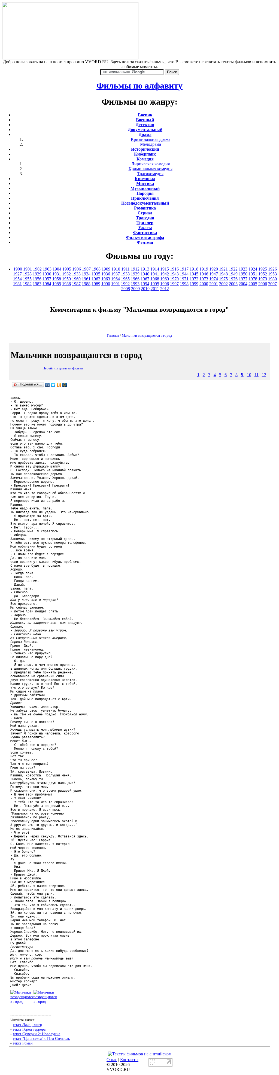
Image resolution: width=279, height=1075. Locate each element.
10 (249, 374)
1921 (223, 269)
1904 (57, 269)
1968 (154, 279)
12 (264, 374)
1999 (194, 283)
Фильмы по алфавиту (139, 85)
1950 (243, 274)
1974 (213, 279)
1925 (262, 269)
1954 (17, 279)
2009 (135, 288)
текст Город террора (29, 1029)
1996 (164, 283)
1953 (272, 274)
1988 (86, 283)
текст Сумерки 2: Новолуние (36, 1034)
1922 (233, 269)
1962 (96, 279)
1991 (115, 283)
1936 (105, 274)
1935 (96, 274)
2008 (125, 288)
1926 (272, 269)
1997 (174, 283)
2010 (145, 288)
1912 (135, 269)
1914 (154, 269)
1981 (17, 283)
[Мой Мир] (65, 384)
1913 (145, 269)
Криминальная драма (150, 139)
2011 (155, 288)
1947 (213, 274)
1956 (37, 279)
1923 (243, 269)
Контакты (129, 1059)
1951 (252, 274)
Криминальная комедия (150, 168)
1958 (56, 279)
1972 (194, 279)
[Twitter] (53, 384)
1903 (47, 269)
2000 (203, 283)
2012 (164, 288)
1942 (164, 274)
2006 (262, 283)
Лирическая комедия (150, 164)
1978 (252, 279)
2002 (223, 283)
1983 (37, 283)
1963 (105, 279)
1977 (243, 279)
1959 (66, 279)
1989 (96, 283)
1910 (115, 269)
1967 (145, 279)
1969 (164, 279)
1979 (262, 279)
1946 (203, 274)
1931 (56, 274)
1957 (47, 279)
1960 (76, 279)
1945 (194, 274)
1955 (27, 279)
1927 (17, 274)
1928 (27, 274)
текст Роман (23, 1043)
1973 (203, 279)
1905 (66, 269)
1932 (66, 274)
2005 (252, 283)
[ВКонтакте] (47, 384)
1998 (184, 283)
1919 (203, 269)
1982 (27, 283)
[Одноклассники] (59, 384)
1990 (105, 283)
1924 (252, 269)
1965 (125, 279)
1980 (272, 279)
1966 (135, 279)
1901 (27, 269)
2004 (243, 283)
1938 (125, 274)
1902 (37, 269)
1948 (223, 274)
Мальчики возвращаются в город (147, 335)
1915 (164, 269)
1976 (233, 279)
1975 (223, 279)
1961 (86, 279)
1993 (135, 283)
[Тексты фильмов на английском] (139, 1054)
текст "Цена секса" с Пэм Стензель (41, 1038)
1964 (115, 279)
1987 (76, 283)
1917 (184, 269)
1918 (194, 269)
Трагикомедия (150, 173)
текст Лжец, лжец (27, 1024)
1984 (47, 283)
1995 (154, 283)
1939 (135, 274)
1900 (17, 269)
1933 (76, 274)
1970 (174, 279)
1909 (106, 269)
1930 (47, 274)
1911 (125, 269)
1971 (184, 279)
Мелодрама (150, 144)
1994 (145, 283)
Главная (113, 335)
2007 (272, 283)
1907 (86, 269)
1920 (213, 269)
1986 (66, 283)
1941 (154, 274)
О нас (112, 1059)
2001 (213, 283)
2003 (233, 283)
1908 (96, 269)
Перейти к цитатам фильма (63, 368)
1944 (184, 274)
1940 (145, 274)
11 (256, 374)
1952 (262, 274)
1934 (86, 274)
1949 (233, 274)
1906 (76, 269)
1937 (115, 274)
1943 (174, 274)
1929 (37, 274)
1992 (125, 283)
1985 (56, 283)
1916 (174, 269)
